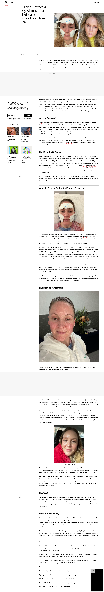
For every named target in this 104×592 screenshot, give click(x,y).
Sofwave (59, 533)
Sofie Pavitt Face (70, 579)
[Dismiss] (102, 570)
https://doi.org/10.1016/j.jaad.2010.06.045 (72, 556)
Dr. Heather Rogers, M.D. (66, 104)
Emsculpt (53, 145)
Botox (80, 65)
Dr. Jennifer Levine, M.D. (71, 138)
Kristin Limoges (9, 52)
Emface (41, 122)
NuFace (84, 236)
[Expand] (92, 570)
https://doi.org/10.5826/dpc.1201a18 (49, 550)
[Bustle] (9, 2)
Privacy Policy (11, 119)
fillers (84, 65)
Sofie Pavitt (45, 252)
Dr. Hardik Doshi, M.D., (48, 161)
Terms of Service (28, 118)
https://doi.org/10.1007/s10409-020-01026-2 (62, 563)
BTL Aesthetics (68, 142)
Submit (28, 115)
